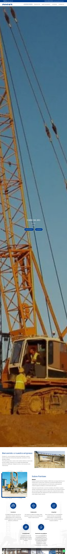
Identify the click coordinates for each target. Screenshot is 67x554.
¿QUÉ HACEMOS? (46, 4)
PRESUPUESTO (29, 230)
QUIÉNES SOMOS (28, 4)
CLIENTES (54, 4)
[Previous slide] (1, 225)
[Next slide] (66, 225)
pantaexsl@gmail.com (59, 1)
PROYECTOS (37, 4)
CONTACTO (61, 4)
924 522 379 (10, 1)
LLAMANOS (38, 230)
